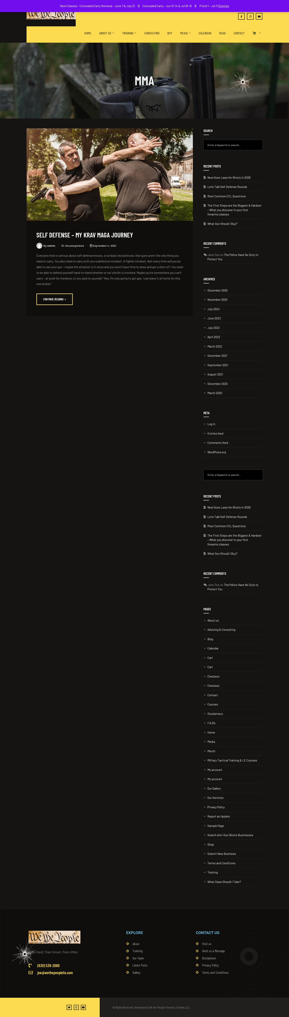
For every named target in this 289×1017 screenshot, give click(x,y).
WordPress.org (216, 452)
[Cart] (257, 29)
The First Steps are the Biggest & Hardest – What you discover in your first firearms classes (234, 210)
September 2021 (217, 365)
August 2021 (215, 374)
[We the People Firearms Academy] (51, 13)
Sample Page (215, 826)
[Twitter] (69, 1007)
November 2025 (217, 299)
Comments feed (217, 442)
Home (211, 732)
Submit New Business (221, 853)
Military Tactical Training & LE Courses (232, 760)
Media (211, 741)
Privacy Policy (216, 807)
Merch (211, 751)
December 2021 (217, 355)
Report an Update (218, 816)
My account (214, 769)
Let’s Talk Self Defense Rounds (227, 187)
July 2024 (213, 309)
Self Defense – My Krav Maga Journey (84, 235)
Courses (212, 704)
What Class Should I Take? (224, 882)
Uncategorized (74, 245)
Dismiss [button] (223, 6)
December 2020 (217, 383)
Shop (210, 844)
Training (212, 872)
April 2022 (213, 337)
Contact (212, 695)
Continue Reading (53, 299)
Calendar (213, 648)
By (49, 245)
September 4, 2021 (104, 245)
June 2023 (214, 318)
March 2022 (214, 346)
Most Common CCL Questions (226, 196)
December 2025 (217, 290)
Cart (210, 657)
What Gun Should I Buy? (222, 223)
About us (213, 620)
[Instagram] (76, 1007)
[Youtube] (83, 1007)
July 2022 (213, 327)
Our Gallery (214, 788)
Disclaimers (215, 713)
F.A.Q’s (211, 723)
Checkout (213, 676)
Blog (210, 639)
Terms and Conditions (221, 863)
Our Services (215, 797)
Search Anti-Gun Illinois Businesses (230, 835)
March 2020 (214, 393)
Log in (211, 424)
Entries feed (215, 433)
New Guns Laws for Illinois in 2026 (229, 177)
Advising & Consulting (221, 629)
